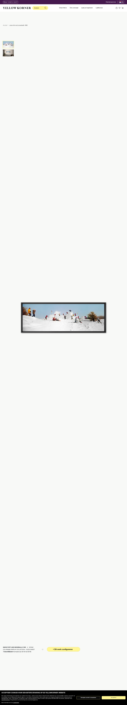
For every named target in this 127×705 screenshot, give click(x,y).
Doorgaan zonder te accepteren (88, 697)
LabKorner (99, 8)
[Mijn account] (116, 7)
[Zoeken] (45, 8)
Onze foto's (63, 8)
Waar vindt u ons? (10, 2)
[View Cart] (122, 7)
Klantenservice (111, 2)
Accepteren (113, 697)
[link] (17, 8)
